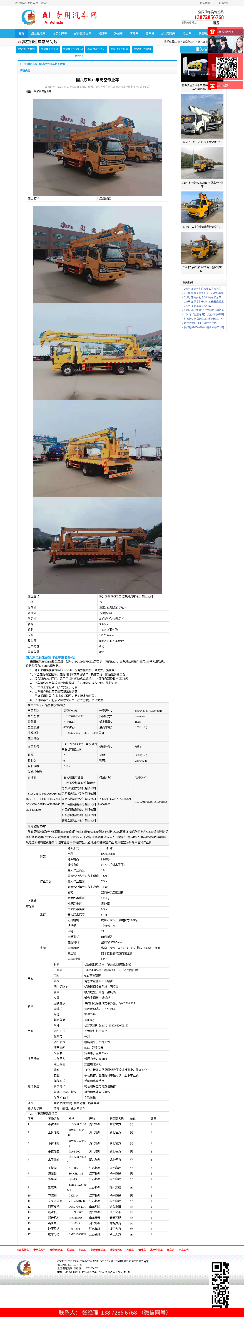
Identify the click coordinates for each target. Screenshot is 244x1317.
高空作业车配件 (142, 49)
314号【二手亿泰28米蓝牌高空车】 (202, 226)
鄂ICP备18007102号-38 (69, 1265)
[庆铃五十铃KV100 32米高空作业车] (202, 138)
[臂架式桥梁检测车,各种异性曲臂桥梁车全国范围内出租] (202, 81)
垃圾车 (187, 33)
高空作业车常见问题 (73, 53)
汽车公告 (184, 1250)
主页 (177, 41)
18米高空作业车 (42, 91)
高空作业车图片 (96, 49)
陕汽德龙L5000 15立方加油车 (200, 323)
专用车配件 (39, 1250)
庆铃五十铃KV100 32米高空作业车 (202, 142)
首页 (21, 33)
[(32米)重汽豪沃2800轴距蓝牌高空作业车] (202, 179)
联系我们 (224, 3)
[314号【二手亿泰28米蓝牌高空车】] (202, 223)
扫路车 (102, 33)
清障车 (134, 33)
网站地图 (205, 3)
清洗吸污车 (205, 33)
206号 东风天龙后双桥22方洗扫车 (202, 288)
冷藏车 (118, 33)
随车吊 (150, 33)
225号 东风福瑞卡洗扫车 (197, 306)
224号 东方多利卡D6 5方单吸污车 (202, 297)
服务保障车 (60, 33)
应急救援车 (23, 1250)
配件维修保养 (82, 33)
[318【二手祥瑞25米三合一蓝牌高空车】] (202, 263)
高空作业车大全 (49, 49)
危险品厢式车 (98, 1250)
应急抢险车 (38, 33)
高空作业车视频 (119, 49)
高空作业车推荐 (26, 49)
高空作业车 (189, 41)
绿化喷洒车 (168, 33)
